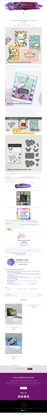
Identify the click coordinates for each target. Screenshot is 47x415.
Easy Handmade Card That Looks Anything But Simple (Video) (14, 357)
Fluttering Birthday (8, 288)
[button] (23, 12)
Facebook (27, 182)
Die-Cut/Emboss (22, 25)
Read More (13, 329)
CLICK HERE (13, 173)
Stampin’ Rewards (31, 177)
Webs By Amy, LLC (29, 413)
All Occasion (18, 25)
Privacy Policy (23, 402)
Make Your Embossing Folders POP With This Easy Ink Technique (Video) (33, 306)
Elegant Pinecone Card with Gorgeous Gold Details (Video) (13, 327)
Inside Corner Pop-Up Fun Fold (22, 288)
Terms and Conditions (23, 404)
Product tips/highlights (31, 25)
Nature (27, 25)
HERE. (12, 282)
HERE (24, 253)
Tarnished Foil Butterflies (33, 288)
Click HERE (11, 275)
